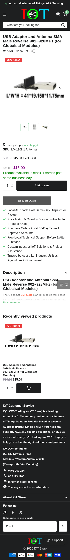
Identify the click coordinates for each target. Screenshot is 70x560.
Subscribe (63, 526)
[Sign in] (58, 14)
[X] (20, 512)
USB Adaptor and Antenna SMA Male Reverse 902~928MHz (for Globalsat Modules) (20, 370)
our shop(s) (31, 145)
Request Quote (27, 200)
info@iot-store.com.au (22, 481)
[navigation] (25, 127)
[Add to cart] (28, 388)
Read (10, 302)
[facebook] (13, 512)
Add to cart (42, 185)
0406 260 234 (16, 470)
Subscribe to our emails (18, 517)
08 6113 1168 (16, 476)
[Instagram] (4, 512)
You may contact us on (28, 487)
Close (35, 497)
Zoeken (63, 25)
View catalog (5, 14)
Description (14, 272)
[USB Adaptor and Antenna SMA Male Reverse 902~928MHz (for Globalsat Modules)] (22, 341)
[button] (60, 88)
